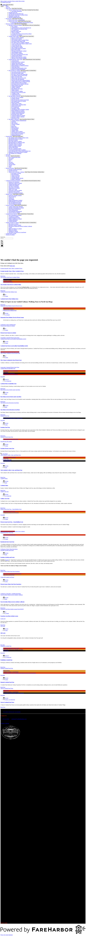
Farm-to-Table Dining (13, 147)
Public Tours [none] (8, 8)
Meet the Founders (15, 102)
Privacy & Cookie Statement (7, 934)
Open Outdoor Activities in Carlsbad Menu (28, 222)
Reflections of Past (15, 118)
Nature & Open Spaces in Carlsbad (18, 57)
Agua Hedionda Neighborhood (15, 211)
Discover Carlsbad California (17, 37)
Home (7, 6)
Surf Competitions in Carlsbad (15, 215)
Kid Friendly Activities (16, 173)
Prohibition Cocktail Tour (14, 16)
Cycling (10, 227)
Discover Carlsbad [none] (10, 23)
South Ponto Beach (15, 66)
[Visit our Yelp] (4, 918)
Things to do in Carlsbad (16, 38)
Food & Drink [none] (9, 136)
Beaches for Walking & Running (18, 69)
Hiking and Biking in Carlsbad (15, 228)
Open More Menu (9, 4)
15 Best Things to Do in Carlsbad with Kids (20, 81)
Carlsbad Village (14, 130)
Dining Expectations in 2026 (15, 146)
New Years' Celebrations (14, 186)
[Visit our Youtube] (4, 920)
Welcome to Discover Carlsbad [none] (15, 25)
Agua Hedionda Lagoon (16, 52)
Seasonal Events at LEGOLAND (18, 92)
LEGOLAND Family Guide (17, 73)
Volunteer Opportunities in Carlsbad (16, 207)
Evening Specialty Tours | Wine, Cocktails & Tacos (12, 271)
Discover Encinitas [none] (10, 168)
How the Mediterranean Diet (15, 202)
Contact (10, 165)
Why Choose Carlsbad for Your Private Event (11, 360)
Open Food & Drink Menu (18, 136)
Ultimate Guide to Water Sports (18, 64)
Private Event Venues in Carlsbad (8, 332)
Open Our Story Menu (15, 155)
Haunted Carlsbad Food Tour (15, 17)
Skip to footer (22, 1)
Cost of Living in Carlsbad (14, 212)
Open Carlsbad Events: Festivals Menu (25, 213)
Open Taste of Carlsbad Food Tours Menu (30, 9)
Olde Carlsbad (14, 123)
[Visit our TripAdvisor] (4, 834)
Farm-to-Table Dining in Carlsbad (18, 48)
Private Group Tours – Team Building (17, 19)
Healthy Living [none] (9, 194)
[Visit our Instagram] (4, 746)
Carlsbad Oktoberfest (13, 220)
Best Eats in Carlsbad (13, 140)
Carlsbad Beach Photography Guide (19, 68)
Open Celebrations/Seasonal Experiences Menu (31, 180)
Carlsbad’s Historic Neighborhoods (18, 120)
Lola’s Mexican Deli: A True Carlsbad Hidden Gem (20, 151)
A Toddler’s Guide (15, 93)
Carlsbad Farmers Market (16, 55)
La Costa (13, 125)
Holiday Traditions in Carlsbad (15, 218)
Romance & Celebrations (14, 182)
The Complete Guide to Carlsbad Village (20, 40)
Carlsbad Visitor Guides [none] (14, 36)
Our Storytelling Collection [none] (14, 96)
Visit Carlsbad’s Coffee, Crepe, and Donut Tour (11, 470)
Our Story (11, 162)
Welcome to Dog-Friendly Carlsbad (18, 50)
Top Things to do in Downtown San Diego (10, 409)
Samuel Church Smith (16, 105)
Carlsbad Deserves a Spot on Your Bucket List (21, 27)
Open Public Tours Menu (17, 8)
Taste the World (12, 164)
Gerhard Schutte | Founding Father (18, 104)
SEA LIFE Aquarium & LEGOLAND (19, 54)
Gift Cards (8, 154)
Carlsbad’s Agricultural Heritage (18, 111)
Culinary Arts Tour (5, 498)
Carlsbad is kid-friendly (16, 86)
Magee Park (13, 126)
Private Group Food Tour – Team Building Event (12, 521)
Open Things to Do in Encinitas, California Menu (34, 172)
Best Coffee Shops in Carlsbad (15, 141)
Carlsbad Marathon (13, 221)
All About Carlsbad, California (17, 116)
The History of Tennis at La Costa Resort (17, 232)
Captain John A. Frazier (16, 103)
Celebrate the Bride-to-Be (14, 184)
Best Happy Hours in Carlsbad (15, 143)
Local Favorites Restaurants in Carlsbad (17, 149)
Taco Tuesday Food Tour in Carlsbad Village (18, 14)
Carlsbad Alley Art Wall (11, 233)
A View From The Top (16, 44)
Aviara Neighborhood (13, 210)
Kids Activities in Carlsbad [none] (14, 70)
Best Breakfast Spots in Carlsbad (16, 138)
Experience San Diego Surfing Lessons (9, 616)
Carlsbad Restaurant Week (14, 217)
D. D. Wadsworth (15, 107)
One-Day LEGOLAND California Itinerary (20, 80)
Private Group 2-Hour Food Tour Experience (11, 584)
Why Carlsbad (14, 26)
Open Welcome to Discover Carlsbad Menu (31, 25)
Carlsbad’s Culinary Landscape (15, 145)
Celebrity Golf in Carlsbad (17, 131)
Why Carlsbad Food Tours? (14, 157)
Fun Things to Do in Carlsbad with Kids (19, 83)
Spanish (7, 559)
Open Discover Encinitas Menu (21, 168)
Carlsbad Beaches (15, 60)
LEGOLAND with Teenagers (17, 79)
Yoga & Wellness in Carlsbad (15, 204)
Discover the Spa (12, 196)
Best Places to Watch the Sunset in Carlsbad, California (20, 226)
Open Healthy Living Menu (18, 194)
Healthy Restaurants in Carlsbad (15, 200)
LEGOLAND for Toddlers (17, 91)
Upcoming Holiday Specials (17, 178)
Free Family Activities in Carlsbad (18, 71)
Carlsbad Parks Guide (16, 94)
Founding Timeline (15, 98)
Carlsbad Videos (4, 485)
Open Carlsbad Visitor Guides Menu (27, 36)
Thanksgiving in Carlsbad (14, 188)
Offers (10, 166)
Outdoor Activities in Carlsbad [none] (12, 222)
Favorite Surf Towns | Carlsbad (18, 62)
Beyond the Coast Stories (16, 35)
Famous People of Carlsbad (17, 133)
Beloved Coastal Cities (16, 31)
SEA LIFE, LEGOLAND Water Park (19, 74)
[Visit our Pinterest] (4, 749)
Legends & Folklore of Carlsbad (18, 115)
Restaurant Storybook (15, 135)
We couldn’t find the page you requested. (12, 711)
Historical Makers (15, 127)
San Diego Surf (3, 618)
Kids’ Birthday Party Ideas (17, 88)
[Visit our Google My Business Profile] (4, 744)
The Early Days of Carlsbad (17, 97)
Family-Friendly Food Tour (17, 85)
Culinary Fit (11, 197)
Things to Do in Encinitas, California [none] (16, 172)
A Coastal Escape (15, 30)
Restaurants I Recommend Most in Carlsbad (18, 152)
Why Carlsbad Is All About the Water (19, 29)
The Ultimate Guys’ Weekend (15, 153)
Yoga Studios (11, 199)
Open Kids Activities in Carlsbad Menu (28, 70)
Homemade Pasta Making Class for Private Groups (22, 22)
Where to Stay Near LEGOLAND (18, 77)
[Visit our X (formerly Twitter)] (44, 916)
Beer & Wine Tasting (15, 49)
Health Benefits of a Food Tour (15, 201)
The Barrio (13, 121)
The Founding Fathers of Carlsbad (18, 101)
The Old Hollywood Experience (18, 132)
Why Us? (8, 7)
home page (12, 265)
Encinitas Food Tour (13, 12)
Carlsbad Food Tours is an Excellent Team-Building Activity (14, 345)
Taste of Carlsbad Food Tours (7, 702)
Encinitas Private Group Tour (7, 448)
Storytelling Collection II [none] (14, 119)
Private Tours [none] (9, 18)
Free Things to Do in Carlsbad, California (20, 42)
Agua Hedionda (14, 129)
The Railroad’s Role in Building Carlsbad (20, 109)
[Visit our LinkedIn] (4, 747)
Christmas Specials (15, 177)
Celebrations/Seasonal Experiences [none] (13, 180)
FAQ (10, 160)
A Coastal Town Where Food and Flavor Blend (21, 33)
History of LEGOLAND (16, 76)
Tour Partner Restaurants (16, 11)
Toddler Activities (15, 90)
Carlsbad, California (15, 87)
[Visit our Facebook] (4, 742)
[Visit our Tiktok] (44, 832)
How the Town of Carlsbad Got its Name (20, 99)
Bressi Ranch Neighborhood (15, 209)
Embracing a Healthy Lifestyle (15, 195)
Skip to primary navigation (6, 1)
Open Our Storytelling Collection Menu (28, 96)
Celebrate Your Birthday (14, 185)
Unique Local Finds (15, 175)
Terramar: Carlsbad (15, 124)
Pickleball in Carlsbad (13, 231)
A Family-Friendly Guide (16, 46)
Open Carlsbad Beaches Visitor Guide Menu (31, 59)
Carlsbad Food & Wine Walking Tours (9, 298)
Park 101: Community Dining (15, 148)
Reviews (10, 159)
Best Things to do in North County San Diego (11, 396)
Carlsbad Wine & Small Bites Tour (16, 13)
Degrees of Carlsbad (10, 234)
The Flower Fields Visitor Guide (18, 41)
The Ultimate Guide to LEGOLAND (19, 75)
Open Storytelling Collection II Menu (27, 119)
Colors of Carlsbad (15, 32)
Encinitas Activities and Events (15, 169)
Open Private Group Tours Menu (24, 21)
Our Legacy (11, 158)
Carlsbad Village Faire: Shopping (16, 206)
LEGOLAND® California (17, 53)
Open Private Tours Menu (17, 18)
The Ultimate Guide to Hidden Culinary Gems (18, 137)
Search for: (3, 237)
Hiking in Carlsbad (13, 229)
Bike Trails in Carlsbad (13, 223)
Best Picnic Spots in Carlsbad (15, 225)
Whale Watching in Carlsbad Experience (19, 65)
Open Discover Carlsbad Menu (20, 23)
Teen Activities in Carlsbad (17, 47)
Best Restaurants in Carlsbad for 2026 (17, 142)
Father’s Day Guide (13, 189)
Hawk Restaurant (15, 174)
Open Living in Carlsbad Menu (20, 205)
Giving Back (11, 163)
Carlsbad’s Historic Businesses (17, 113)
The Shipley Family (15, 108)
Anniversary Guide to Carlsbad (15, 183)
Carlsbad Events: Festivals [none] (11, 213)
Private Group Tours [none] (13, 21)
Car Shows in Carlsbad (13, 216)
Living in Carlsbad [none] (10, 205)
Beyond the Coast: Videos (16, 114)
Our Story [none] (8, 155)
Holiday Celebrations (15, 179)
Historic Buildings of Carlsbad (17, 110)
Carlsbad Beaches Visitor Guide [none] (15, 59)
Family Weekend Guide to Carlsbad (18, 82)
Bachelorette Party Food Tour (7, 541)
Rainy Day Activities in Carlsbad (16, 192)
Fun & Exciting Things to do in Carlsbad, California (12, 601)
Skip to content (15, 1)
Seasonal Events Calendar (14, 191)
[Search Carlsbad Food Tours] (2, 241)
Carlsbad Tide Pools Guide (17, 63)
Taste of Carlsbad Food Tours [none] (15, 9)
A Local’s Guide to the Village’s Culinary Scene (21, 43)
